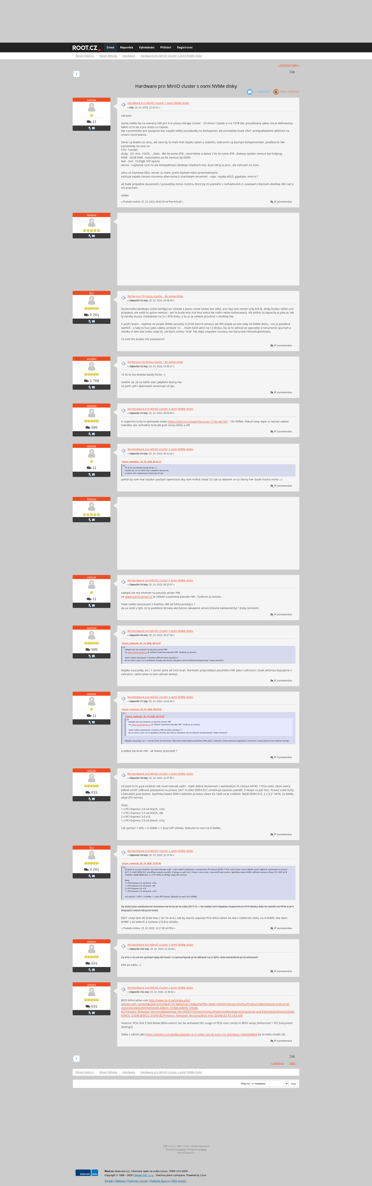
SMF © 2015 (183, 1146)
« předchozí (284, 65)
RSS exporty (179, 1181)
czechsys (91, 405)
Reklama (91, 214)
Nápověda (126, 47)
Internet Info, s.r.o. (143, 1175)
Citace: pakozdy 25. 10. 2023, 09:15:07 (141, 643)
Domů (110, 47)
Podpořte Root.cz (160, 1181)
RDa (91, 293)
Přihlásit (165, 47)
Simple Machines (200, 1146)
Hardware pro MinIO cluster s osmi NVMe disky (158, 103)
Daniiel (182, 1149)
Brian (204, 1149)
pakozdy (91, 99)
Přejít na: (245, 1084)
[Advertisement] (186, 19)
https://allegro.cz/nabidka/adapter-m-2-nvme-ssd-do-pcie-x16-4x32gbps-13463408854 (201, 1034)
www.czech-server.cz (138, 596)
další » (295, 65)
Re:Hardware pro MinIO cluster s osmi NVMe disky (160, 409)
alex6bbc (91, 358)
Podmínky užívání (137, 1181)
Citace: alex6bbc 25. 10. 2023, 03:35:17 (141, 461)
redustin (91, 770)
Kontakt (109, 1181)
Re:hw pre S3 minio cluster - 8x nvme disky (155, 296)
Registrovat (185, 47)
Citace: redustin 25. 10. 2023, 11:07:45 (141, 863)
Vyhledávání (146, 47)
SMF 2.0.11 (169, 1146)
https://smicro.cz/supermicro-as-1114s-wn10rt (198, 421)
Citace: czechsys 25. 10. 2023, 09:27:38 (141, 709)
